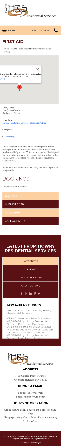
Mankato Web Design (30, 442)
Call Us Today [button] (41, 30)
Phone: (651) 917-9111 (30, 393)
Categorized (15, 221)
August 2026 (14, 204)
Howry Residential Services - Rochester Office (24, 122)
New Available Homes (24, 305)
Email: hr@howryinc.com (30, 396)
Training (10, 136)
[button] (11, 30)
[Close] (37, 69)
